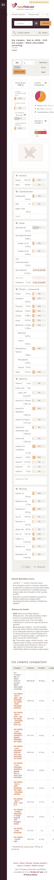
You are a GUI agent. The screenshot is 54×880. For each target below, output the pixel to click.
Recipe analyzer (18, 14)
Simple (27, 567)
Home (15, 863)
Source (20, 866)
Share (44, 33)
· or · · (18, 701)
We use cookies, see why (39, 2)
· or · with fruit (18, 802)
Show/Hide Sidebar (3, 5)
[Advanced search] (36, 23)
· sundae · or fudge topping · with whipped (18, 817)
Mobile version (38, 866)
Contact (27, 866)
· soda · (18, 830)
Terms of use (37, 872)
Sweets (14, 50)
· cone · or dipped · (18, 735)
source (16, 603)
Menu (47, 14)
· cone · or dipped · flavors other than (18, 770)
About (22, 863)
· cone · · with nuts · (18, 752)
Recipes (29, 863)
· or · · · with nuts (18, 719)
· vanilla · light (18, 839)
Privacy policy (30, 875)
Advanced (41, 567)
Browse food (34, 14)
